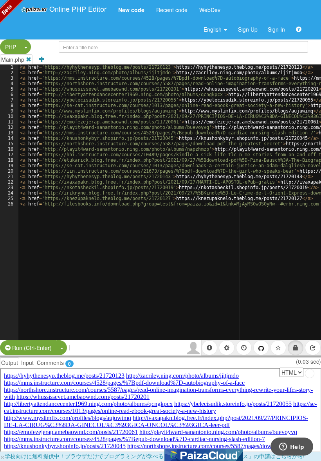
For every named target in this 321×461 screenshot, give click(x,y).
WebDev (209, 10)
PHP (10, 47)
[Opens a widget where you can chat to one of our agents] (291, 447)
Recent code (172, 10)
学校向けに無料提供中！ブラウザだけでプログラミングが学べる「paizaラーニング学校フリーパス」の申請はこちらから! (155, 456)
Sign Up (248, 29)
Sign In (276, 29)
